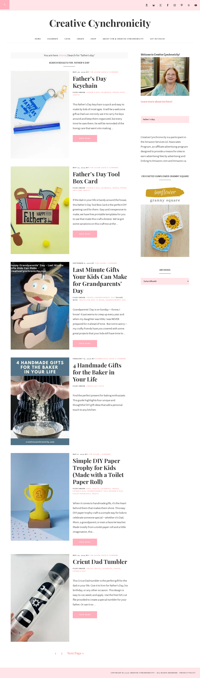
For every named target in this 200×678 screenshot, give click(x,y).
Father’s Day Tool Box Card (96, 177)
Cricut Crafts (94, 568)
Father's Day (93, 92)
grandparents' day (116, 300)
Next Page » (75, 653)
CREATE (115, 92)
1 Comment (111, 263)
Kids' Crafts (93, 488)
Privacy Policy (188, 673)
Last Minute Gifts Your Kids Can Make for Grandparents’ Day (100, 280)
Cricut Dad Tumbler (100, 561)
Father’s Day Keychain (89, 82)
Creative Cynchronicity (100, 23)
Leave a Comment (110, 72)
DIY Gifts (99, 386)
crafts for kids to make (91, 300)
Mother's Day (116, 491)
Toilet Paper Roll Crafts (86, 494)
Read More (84, 138)
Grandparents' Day (105, 297)
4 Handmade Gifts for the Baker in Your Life (97, 372)
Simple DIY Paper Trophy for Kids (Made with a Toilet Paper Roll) (98, 471)
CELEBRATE (106, 92)
